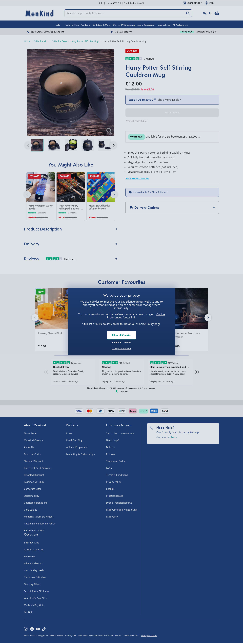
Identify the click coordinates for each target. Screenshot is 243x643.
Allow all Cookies (121, 335)
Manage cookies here (121, 348)
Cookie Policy (145, 324)
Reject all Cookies (121, 342)
